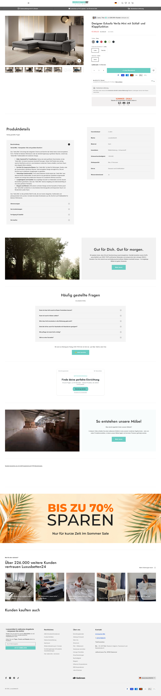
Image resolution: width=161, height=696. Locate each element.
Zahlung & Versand (78, 637)
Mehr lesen (118, 267)
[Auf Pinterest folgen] (14, 678)
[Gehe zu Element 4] (38, 70)
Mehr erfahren (118, 82)
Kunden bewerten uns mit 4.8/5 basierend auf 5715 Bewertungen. (24, 466)
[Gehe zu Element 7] (67, 70)
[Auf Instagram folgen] (10, 678)
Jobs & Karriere (77, 670)
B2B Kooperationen (78, 667)
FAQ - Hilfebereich (78, 646)
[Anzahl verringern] (94, 70)
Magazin (75, 661)
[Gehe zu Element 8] (77, 70)
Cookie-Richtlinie (48, 637)
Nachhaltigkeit (77, 658)
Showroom (76, 643)
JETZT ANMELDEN (20, 648)
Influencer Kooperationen (80, 664)
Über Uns (75, 640)
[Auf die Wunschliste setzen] (153, 70)
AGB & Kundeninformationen (52, 634)
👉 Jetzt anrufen (80, 352)
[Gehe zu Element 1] (9, 70)
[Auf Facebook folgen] (6, 678)
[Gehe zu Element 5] (48, 70)
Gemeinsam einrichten (79, 649)
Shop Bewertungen (78, 655)
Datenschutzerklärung (50, 640)
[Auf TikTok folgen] (18, 678)
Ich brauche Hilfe (100, 634)
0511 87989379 (100, 638)
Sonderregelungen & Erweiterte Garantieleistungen (53, 650)
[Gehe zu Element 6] (58, 70)
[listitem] (20, 630)
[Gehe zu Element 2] (19, 70)
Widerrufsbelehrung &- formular (53, 646)
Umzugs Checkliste (78, 652)
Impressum (47, 643)
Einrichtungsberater (78, 634)
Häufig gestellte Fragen (13, 135)
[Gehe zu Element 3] (28, 70)
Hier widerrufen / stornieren (51, 654)
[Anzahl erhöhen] (103, 70)
